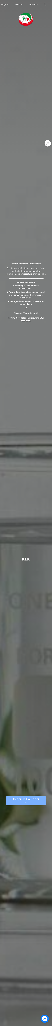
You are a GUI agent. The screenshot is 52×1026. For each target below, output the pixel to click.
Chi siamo (18, 4)
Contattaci (33, 4)
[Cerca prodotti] (47, 143)
